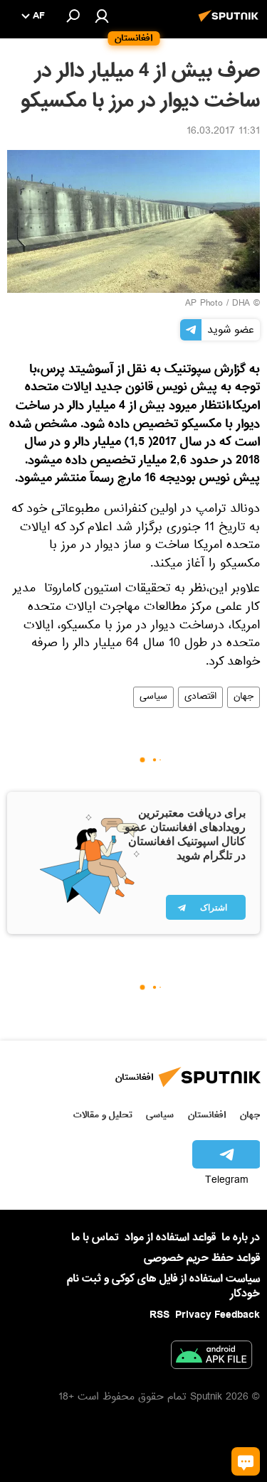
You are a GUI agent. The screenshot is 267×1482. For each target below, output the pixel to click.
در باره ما (240, 1237)
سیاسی (153, 697)
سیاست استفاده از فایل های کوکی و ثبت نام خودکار (163, 1286)
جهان (243, 697)
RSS (159, 1315)
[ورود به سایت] (102, 15)
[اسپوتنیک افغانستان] (230, 23)
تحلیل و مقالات (102, 1115)
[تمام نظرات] (245, 1461)
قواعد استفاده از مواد (170, 1237)
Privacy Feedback (217, 1315)
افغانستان (207, 1115)
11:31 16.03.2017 (223, 132)
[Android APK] (211, 1358)
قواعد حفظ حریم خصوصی (202, 1258)
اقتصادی (200, 697)
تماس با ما (95, 1238)
